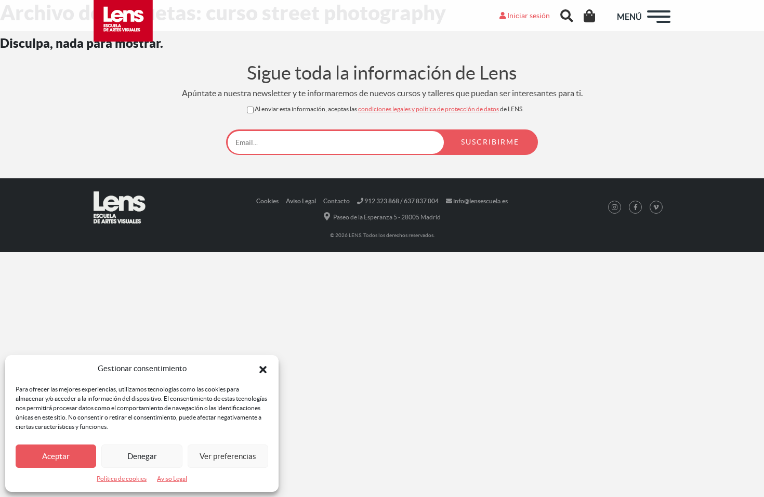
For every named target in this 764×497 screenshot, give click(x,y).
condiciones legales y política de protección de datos (428, 109)
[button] (263, 368)
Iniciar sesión (528, 15)
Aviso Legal (172, 478)
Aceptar (56, 456)
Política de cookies (122, 478)
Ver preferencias (228, 456)
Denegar (142, 456)
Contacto (336, 201)
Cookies (267, 201)
